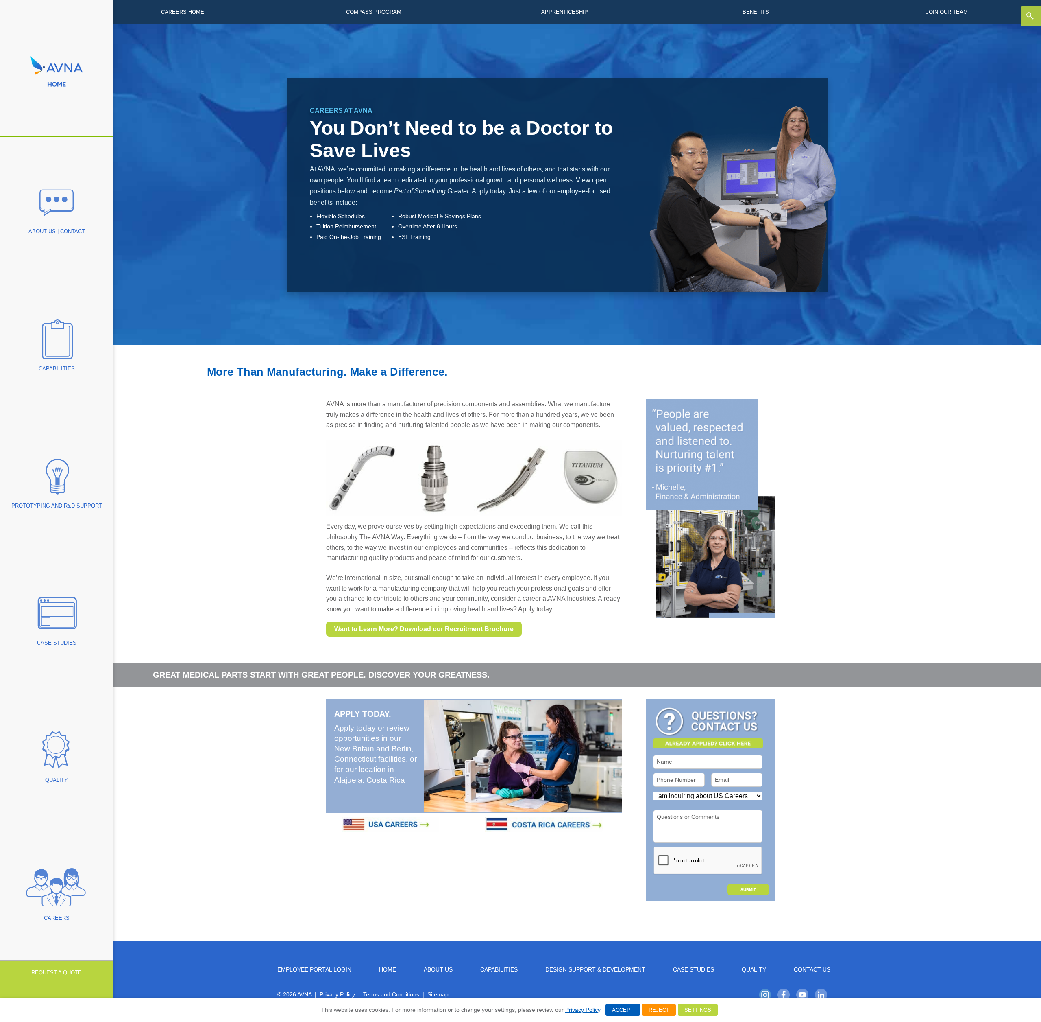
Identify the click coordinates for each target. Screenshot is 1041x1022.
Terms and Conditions (391, 994)
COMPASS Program (373, 12)
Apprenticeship (564, 12)
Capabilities (499, 970)
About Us (438, 970)
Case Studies (693, 970)
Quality (754, 970)
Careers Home (182, 12)
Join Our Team (947, 12)
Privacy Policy (337, 994)
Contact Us (812, 970)
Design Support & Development (595, 970)
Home (387, 970)
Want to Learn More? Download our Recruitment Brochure (424, 629)
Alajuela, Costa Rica (369, 780)
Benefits (756, 12)
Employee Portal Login (314, 970)
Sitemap (438, 994)
